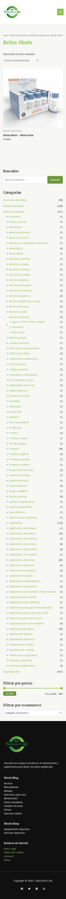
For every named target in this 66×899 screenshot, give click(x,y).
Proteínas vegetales (19, 459)
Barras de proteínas (19, 274)
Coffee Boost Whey (19, 353)
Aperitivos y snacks (19, 264)
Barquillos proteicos (19, 269)
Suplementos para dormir (22, 597)
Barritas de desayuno (20, 285)
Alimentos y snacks (19, 237)
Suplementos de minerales (23, 538)
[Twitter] (29, 889)
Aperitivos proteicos (19, 258)
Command (17, 327)
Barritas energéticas (20, 295)
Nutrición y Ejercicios (15, 794)
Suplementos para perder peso (25, 618)
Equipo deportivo (18, 390)
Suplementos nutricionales (23, 586)
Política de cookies (14, 852)
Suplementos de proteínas (23, 549)
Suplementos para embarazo (24, 602)
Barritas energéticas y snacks (24, 301)
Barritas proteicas (18, 306)
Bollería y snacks (17, 337)
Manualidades (11, 787)
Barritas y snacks (18, 311)
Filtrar (9, 693)
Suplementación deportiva (23, 517)
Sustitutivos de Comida (21, 644)
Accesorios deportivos (15, 199)
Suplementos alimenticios (22, 533)
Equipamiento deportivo (22, 385)
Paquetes (14, 416)
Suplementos (16, 522)
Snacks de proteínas (19, 475)
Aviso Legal (10, 848)
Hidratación (15, 406)
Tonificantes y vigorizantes (23, 655)
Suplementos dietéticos (21, 565)
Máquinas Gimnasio (13, 205)
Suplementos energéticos (22, 570)
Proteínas (14, 448)
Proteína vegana (17, 443)
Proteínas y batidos (19, 464)
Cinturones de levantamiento (24, 348)
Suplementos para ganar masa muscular (30, 607)
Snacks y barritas (18, 496)
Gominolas (14, 401)
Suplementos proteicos (21, 628)
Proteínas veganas (19, 454)
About (7, 859)
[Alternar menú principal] (60, 12)
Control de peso (17, 364)
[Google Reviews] (44, 889)
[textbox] (31, 713)
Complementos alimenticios (23, 358)
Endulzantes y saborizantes (23, 374)
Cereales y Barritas (19, 342)
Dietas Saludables (13, 802)
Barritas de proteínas (20, 290)
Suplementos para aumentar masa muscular (32, 591)
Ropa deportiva (11, 671)
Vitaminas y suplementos (22, 665)
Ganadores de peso (19, 395)
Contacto (9, 856)
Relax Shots (18, 332)
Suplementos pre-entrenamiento (26, 623)
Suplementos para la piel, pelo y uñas (28, 612)
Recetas (8, 783)
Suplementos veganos (20, 633)
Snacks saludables (18, 491)
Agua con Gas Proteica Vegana (28, 321)
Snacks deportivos (18, 480)
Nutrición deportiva (13, 211)
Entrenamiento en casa (21, 380)
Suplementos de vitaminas (23, 554)
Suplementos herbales (21, 575)
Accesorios (14, 216)
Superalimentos (17, 512)
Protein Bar (15, 427)
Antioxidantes (16, 253)
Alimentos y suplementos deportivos (28, 243)
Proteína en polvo (18, 438)
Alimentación (15, 227)
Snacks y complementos (21, 501)
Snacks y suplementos (20, 506)
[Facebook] (22, 889)
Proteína (13, 432)
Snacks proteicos (18, 485)
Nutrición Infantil (12, 813)
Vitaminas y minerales (20, 660)
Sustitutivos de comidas (21, 649)
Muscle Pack (15, 411)
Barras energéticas (19, 279)
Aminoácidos (15, 248)
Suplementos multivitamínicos (25, 581)
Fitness (7, 809)
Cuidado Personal (13, 805)
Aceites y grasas (17, 221)
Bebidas (8, 790)
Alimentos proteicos (19, 232)
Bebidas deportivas (19, 317)
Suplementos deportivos (22, 559)
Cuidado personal (18, 369)
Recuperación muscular (21, 470)
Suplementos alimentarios (23, 528)
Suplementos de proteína (22, 543)
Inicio (5, 35)
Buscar (55, 179)
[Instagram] (37, 889)
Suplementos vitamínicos (22, 639)
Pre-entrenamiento (19, 422)
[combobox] (33, 713)
